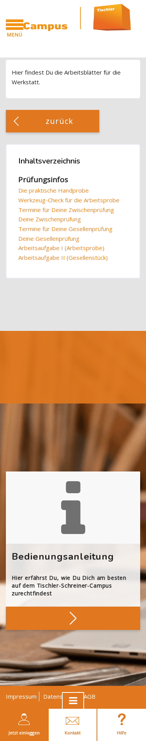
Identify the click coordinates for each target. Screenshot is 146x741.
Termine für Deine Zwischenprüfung (66, 210)
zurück (60, 121)
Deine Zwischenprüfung (49, 219)
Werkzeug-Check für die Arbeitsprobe (69, 200)
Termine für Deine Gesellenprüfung (65, 229)
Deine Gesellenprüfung (48, 238)
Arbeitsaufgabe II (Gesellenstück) (63, 257)
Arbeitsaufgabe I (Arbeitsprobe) (61, 248)
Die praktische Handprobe (53, 190)
